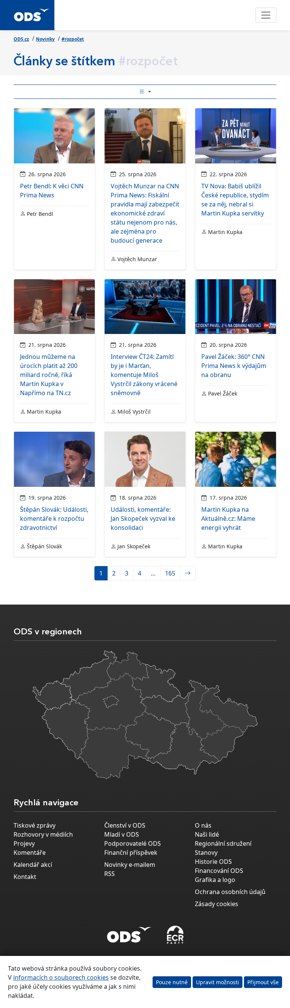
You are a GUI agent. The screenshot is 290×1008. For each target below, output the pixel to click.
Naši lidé (207, 834)
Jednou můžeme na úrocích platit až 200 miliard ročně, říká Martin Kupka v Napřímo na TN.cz (48, 374)
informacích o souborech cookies (61, 977)
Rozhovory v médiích (43, 834)
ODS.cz (21, 39)
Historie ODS (213, 861)
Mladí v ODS (121, 834)
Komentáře (30, 852)
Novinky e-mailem (129, 864)
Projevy (24, 843)
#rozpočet (73, 39)
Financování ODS (219, 870)
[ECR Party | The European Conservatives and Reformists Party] (175, 935)
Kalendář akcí (33, 864)
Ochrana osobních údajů (230, 892)
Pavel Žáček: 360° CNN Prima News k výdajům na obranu (233, 365)
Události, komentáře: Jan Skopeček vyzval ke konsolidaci (143, 518)
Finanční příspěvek (130, 852)
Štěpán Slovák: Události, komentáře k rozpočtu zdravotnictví (54, 518)
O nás (203, 825)
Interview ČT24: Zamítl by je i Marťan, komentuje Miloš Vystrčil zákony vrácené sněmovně (144, 374)
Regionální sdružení (223, 843)
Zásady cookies (216, 904)
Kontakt (25, 877)
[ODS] (129, 932)
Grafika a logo (215, 880)
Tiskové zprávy (35, 825)
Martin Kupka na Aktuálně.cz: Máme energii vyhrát (228, 518)
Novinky (45, 39)
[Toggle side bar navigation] (145, 92)
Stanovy (206, 852)
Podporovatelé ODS (132, 843)
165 (170, 573)
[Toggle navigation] (265, 15)
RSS (109, 873)
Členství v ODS (124, 825)
